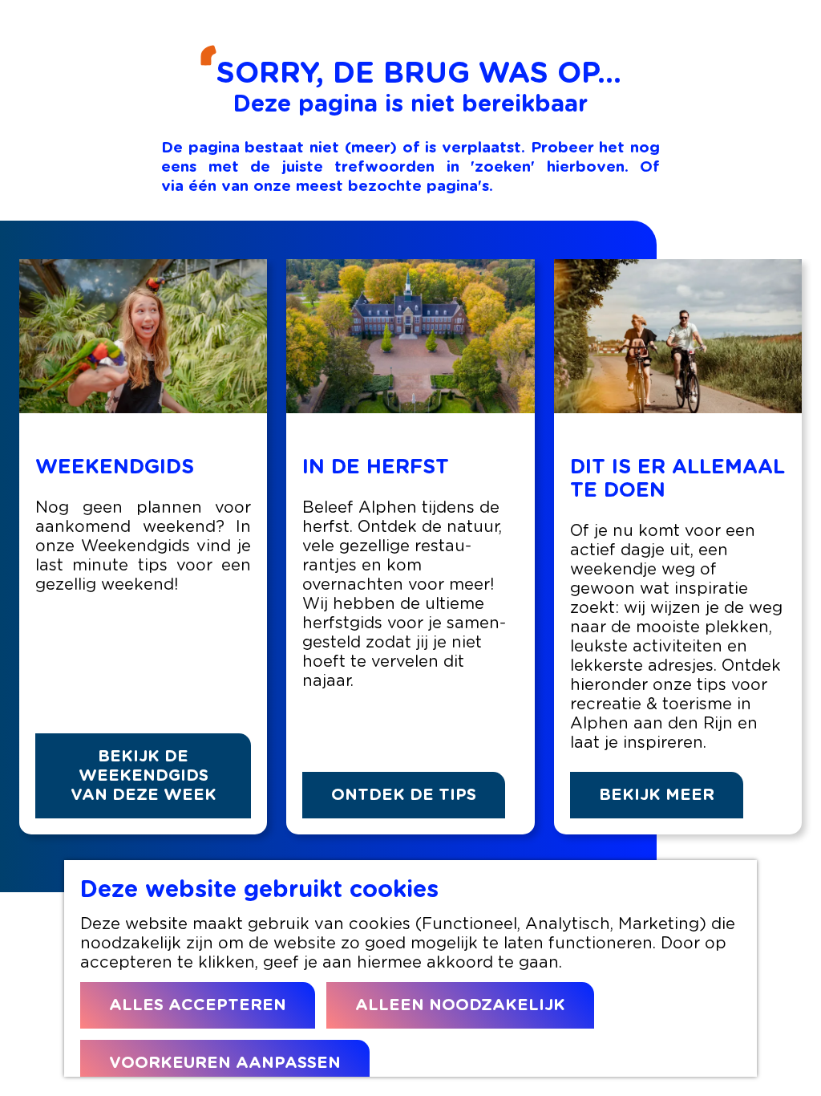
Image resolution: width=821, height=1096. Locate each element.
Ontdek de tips (403, 795)
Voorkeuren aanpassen (225, 1063)
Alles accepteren (197, 1005)
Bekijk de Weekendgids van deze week (143, 776)
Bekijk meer (656, 795)
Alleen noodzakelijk (460, 1005)
